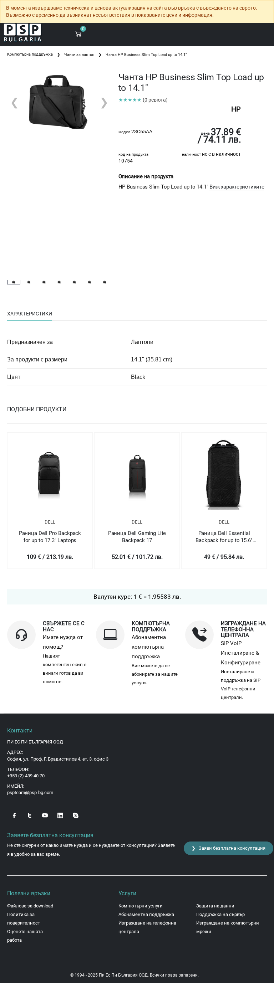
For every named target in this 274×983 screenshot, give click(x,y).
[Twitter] (29, 814)
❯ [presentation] (104, 102)
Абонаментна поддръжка (146, 914)
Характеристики (29, 313)
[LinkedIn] (60, 814)
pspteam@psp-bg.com (30, 792)
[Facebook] (14, 814)
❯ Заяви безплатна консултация (228, 848)
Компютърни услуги (140, 906)
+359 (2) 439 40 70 (26, 775)
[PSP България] (23, 32)
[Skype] (75, 814)
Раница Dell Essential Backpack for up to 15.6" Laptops (224, 537)
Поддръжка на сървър (220, 914)
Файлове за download (30, 906)
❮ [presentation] (14, 102)
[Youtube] (45, 814)
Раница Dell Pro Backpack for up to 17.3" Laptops (50, 537)
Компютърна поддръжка (30, 54)
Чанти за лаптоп (79, 54)
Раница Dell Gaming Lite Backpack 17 (137, 537)
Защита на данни (215, 906)
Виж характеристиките (236, 187)
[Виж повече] (49, 474)
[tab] (29, 314)
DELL (50, 522)
